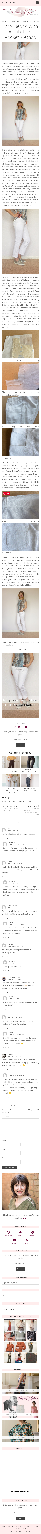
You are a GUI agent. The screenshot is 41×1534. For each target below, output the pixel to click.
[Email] (14, 3)
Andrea (11, 861)
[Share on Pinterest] (8, 798)
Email (4, 1149)
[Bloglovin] (10, 3)
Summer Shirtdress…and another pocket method (31, 810)
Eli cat (10, 944)
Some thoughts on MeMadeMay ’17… (10, 808)
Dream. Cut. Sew (14, 1526)
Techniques (6, 803)
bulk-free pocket (10, 801)
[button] (38, 2)
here (24, 1218)
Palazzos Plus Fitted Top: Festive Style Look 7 (11, 790)
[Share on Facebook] (3, 798)
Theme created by (20, 1531)
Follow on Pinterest (21, 1491)
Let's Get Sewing (14, 906)
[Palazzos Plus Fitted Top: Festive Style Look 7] (11, 780)
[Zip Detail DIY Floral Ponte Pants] (30, 762)
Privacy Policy (21, 1528)
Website (5, 1158)
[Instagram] (2, 3)
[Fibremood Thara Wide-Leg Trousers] (11, 762)
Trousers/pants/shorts (26, 21)
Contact (27, 1526)
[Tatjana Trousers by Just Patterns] (30, 780)
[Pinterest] (6, 3)
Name (5, 1140)
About (36, 1526)
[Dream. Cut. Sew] (20, 10)
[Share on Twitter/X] (5, 798)
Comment (6, 1116)
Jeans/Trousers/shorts (26, 801)
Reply (6, 838)
